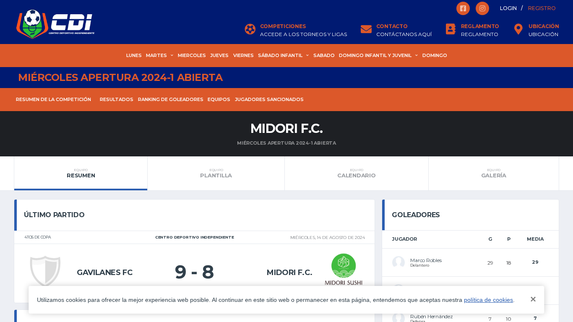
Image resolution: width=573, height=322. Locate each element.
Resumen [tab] (81, 173)
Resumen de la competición (53, 99)
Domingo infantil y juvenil (375, 55)
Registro (542, 8)
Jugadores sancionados (269, 99)
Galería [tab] (493, 173)
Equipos (219, 99)
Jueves (219, 55)
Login (508, 8)
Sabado (324, 55)
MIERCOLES (192, 55)
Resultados (116, 99)
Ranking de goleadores (170, 99)
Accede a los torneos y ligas (303, 34)
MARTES (156, 55)
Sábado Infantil (280, 55)
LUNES (134, 55)
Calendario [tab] (356, 173)
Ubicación (543, 34)
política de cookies (488, 299)
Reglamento (479, 34)
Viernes (243, 55)
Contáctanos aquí (404, 34)
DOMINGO (434, 55)
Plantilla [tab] (216, 173)
